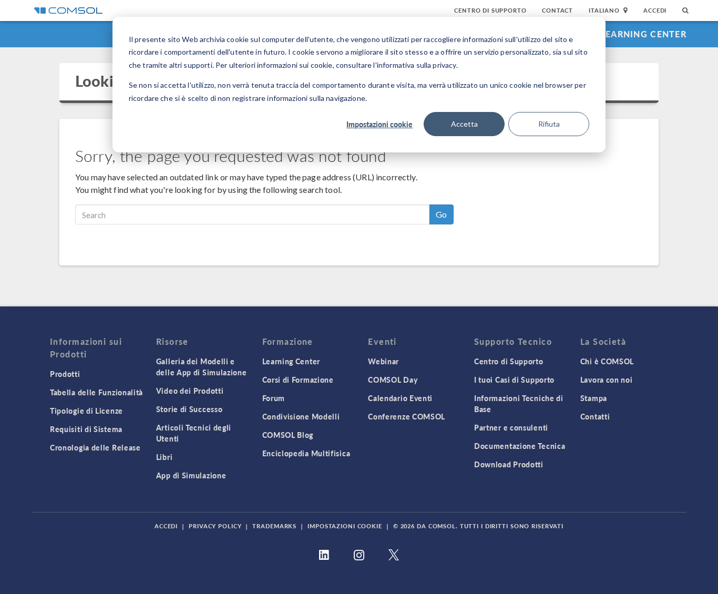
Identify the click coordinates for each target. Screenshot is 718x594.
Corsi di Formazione (298, 379)
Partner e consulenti (511, 427)
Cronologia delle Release (95, 447)
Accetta (464, 123)
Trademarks (274, 526)
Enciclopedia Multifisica (306, 453)
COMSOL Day (392, 379)
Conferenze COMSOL (406, 416)
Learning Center (643, 34)
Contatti (595, 416)
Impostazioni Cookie (344, 526)
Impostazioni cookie (379, 124)
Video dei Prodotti (190, 390)
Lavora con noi (606, 379)
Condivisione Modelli (301, 416)
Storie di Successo (189, 409)
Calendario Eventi (400, 398)
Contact (557, 10)
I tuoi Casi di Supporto (514, 379)
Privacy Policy (215, 526)
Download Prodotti (508, 464)
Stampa (593, 398)
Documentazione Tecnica (519, 446)
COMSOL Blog (288, 434)
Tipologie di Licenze (86, 410)
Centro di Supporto (490, 10)
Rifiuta (549, 123)
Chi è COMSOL (607, 361)
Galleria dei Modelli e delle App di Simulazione (201, 366)
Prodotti (65, 373)
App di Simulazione (191, 475)
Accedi (654, 10)
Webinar (383, 361)
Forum (273, 398)
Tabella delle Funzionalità (96, 392)
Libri (164, 457)
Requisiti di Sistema (86, 429)
